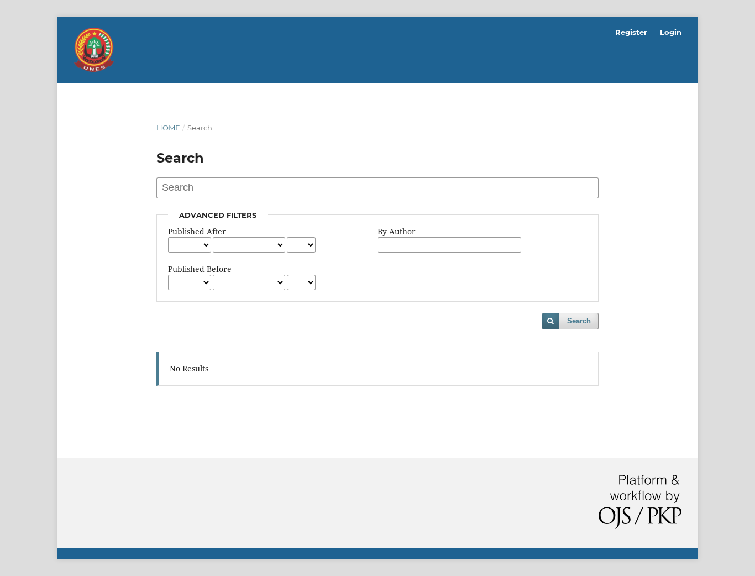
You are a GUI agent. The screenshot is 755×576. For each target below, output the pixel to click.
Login (670, 32)
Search (579, 321)
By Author (397, 231)
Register (631, 32)
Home (168, 127)
